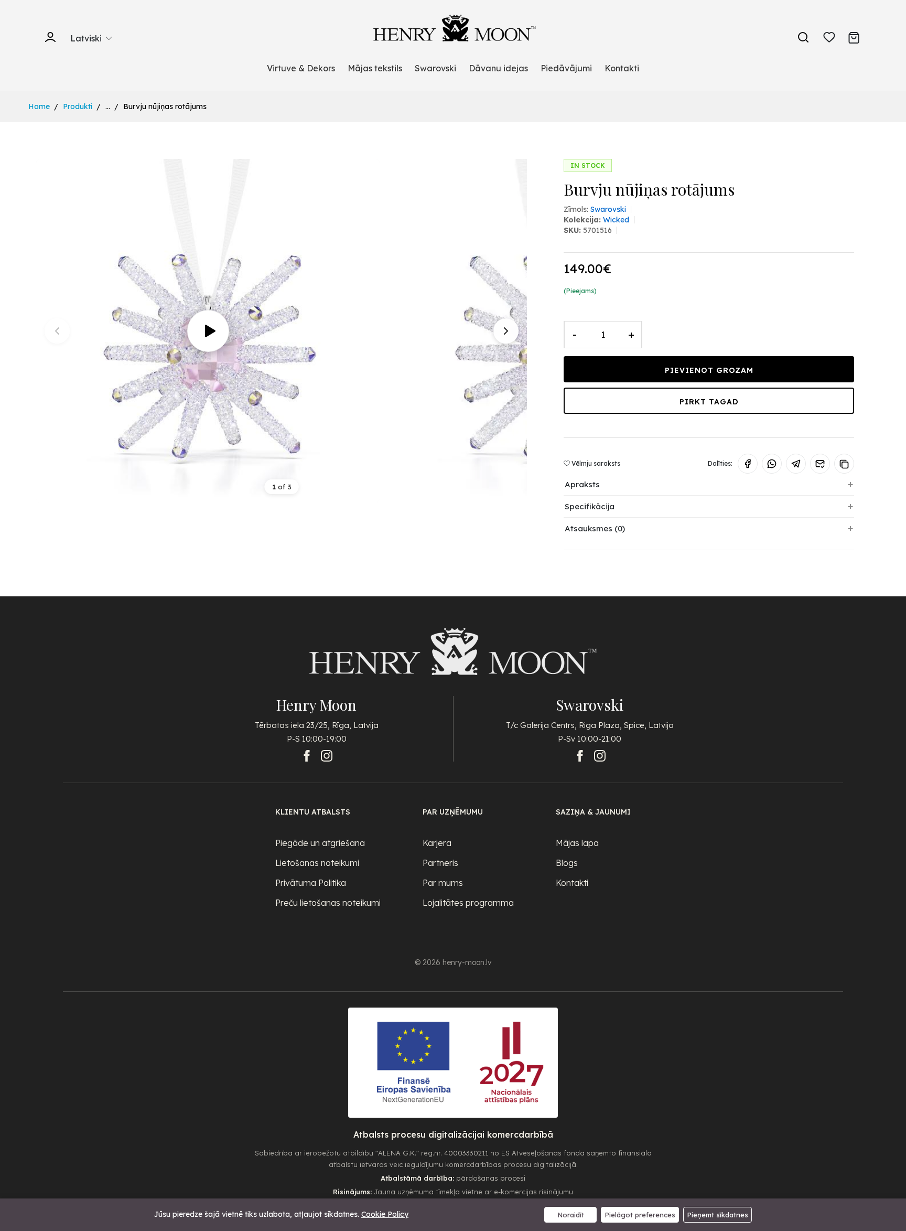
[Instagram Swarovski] (600, 756)
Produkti (77, 106)
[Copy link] (844, 463)
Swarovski (435, 68)
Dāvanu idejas (498, 68)
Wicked (616, 219)
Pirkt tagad (709, 401)
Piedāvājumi (566, 68)
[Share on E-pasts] (820, 463)
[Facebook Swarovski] (580, 756)
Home (39, 106)
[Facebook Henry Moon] (306, 756)
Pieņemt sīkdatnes (717, 1215)
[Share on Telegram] (796, 463)
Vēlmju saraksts (595, 463)
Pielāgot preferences (640, 1215)
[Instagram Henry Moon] (326, 756)
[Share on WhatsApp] (772, 463)
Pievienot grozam (709, 370)
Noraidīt (570, 1215)
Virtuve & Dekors (301, 68)
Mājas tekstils (375, 68)
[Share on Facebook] (747, 463)
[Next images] (506, 331)
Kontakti (622, 68)
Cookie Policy (384, 1214)
